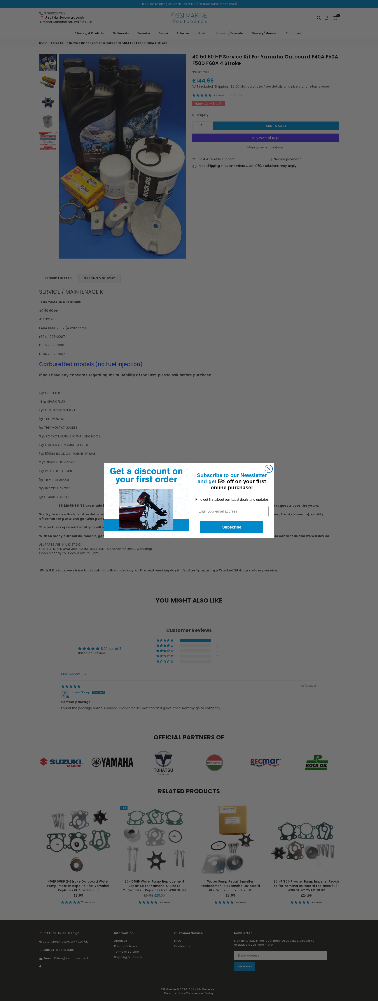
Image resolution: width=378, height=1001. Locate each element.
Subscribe (231, 527)
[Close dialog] (269, 469)
